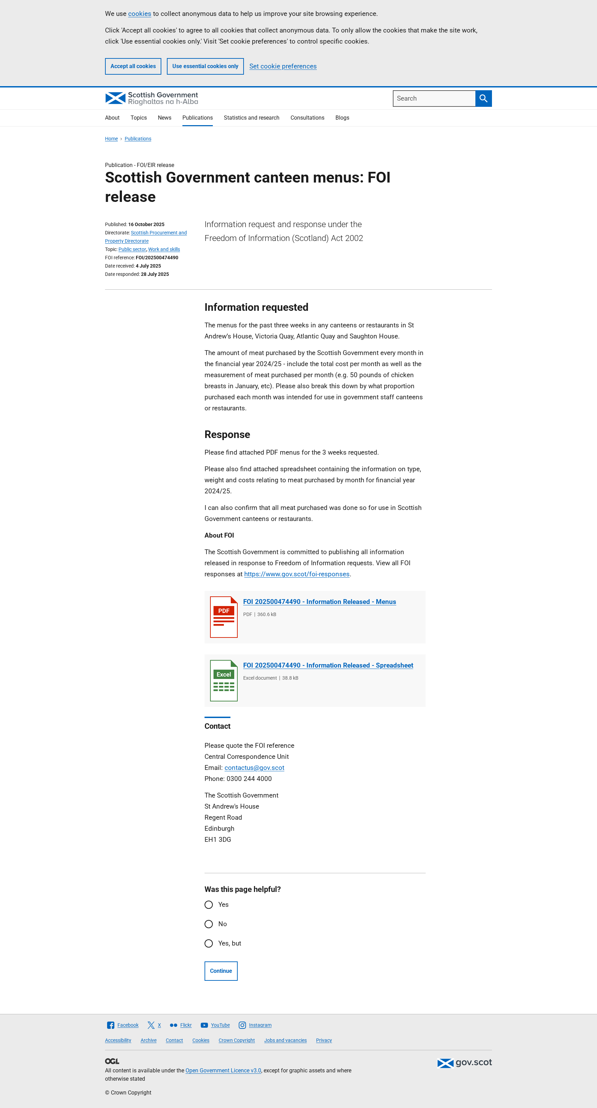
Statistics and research (251, 117)
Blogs (342, 117)
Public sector (132, 249)
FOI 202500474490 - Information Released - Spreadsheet (328, 665)
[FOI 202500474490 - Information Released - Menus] (224, 617)
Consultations (307, 117)
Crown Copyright (237, 1040)
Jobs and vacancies (285, 1040)
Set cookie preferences (283, 66)
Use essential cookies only (205, 66)
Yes (223, 905)
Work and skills (164, 249)
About (112, 117)
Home (111, 138)
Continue (221, 971)
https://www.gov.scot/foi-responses (297, 574)
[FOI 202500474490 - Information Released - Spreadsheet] (224, 680)
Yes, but (229, 943)
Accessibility (118, 1040)
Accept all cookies (133, 66)
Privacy (324, 1040)
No (222, 924)
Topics (139, 117)
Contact (174, 1040)
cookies (139, 14)
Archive (149, 1040)
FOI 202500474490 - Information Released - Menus (319, 602)
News (164, 117)
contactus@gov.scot (254, 768)
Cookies (200, 1040)
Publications (197, 117)
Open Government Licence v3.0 (223, 1070)
